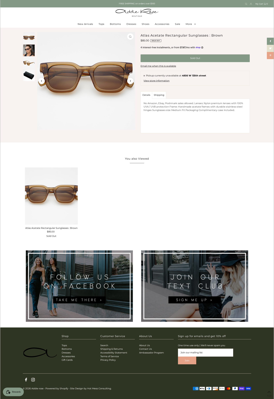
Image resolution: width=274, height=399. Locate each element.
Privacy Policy (108, 360)
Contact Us (145, 349)
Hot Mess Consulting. (99, 388)
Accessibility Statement (113, 352)
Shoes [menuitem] (145, 24)
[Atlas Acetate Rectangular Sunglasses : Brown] (51, 196)
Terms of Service (109, 356)
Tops (64, 345)
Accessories (68, 356)
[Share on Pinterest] (270, 55)
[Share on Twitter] (270, 48)
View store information (157, 80)
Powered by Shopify (56, 388)
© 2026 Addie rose (33, 388)
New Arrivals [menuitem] (85, 24)
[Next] (130, 81)
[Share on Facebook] (270, 41)
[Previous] (42, 81)
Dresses (66, 352)
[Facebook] (26, 380)
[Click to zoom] (130, 36)
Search (104, 345)
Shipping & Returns (111, 349)
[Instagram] (33, 380)
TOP (269, 395)
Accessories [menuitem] (162, 24)
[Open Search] (246, 3)
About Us (144, 345)
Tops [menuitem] (101, 24)
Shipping (159, 95)
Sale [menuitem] (177, 24)
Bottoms (67, 349)
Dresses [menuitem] (131, 24)
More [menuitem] (189, 24)
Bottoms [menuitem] (115, 24)
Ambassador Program (151, 352)
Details (146, 95)
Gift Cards (67, 360)
